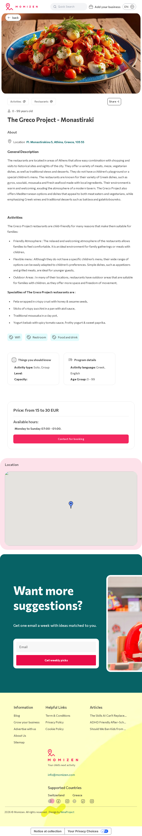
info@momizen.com (61, 774)
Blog (17, 715)
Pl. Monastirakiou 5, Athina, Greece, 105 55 (55, 142)
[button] (71, 505)
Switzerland (56, 795)
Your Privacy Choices (83, 831)
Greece (77, 795)
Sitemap (19, 742)
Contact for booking (71, 438)
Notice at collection (48, 831)
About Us (20, 735)
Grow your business (27, 722)
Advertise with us (25, 729)
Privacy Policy (54, 722)
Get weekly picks (56, 660)
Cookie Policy (54, 729)
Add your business (107, 7)
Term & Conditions (57, 715)
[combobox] (71, 7)
